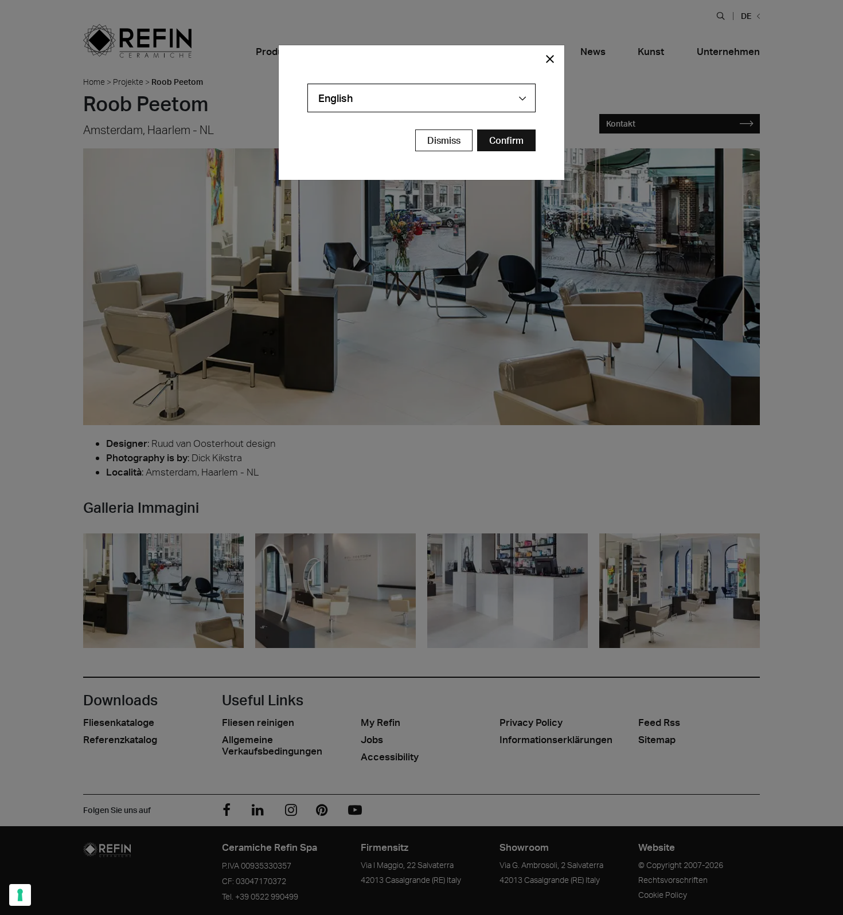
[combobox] (421, 98)
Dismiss (443, 140)
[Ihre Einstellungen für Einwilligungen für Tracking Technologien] (20, 895)
